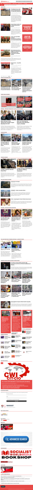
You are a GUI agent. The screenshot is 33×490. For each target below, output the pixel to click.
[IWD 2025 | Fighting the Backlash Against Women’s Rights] (2, 342)
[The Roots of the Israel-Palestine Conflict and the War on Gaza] (27, 137)
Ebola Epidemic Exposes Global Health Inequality (20, 301)
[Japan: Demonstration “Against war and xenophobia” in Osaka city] (6, 313)
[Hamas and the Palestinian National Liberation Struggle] (16, 137)
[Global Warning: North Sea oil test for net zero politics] (13, 341)
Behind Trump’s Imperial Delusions (8, 104)
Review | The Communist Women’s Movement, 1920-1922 (7, 352)
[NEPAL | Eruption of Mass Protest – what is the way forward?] (16, 275)
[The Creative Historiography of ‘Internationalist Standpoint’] (16, 379)
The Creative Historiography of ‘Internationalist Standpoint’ (16, 381)
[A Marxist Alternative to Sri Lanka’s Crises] (27, 213)
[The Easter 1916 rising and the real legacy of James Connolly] (23, 338)
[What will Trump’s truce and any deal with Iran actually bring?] (16, 83)
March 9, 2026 (6, 339)
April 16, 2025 (19, 106)
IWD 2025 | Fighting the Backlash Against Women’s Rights (8, 342)
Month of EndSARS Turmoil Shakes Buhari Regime (16, 250)
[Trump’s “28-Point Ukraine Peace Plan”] (8, 163)
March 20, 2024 (6, 353)
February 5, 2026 (14, 200)
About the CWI (15, 3)
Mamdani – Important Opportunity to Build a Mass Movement (12, 108)
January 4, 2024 (14, 145)
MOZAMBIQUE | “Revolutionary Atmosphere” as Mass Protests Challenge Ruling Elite (5, 295)
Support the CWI (20, 3)
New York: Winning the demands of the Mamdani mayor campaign (23, 122)
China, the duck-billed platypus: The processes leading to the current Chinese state (16, 38)
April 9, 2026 (17, 348)
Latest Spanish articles (6, 474)
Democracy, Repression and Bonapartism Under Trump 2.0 (28, 98)
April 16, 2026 (13, 191)
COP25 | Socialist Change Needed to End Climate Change (18, 351)
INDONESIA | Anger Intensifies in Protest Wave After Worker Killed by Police (26, 281)
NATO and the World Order (28, 351)
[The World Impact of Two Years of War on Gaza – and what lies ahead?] (6, 137)
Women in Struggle (4, 334)
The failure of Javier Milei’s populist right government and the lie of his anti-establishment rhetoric (21, 263)
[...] (15, 21)
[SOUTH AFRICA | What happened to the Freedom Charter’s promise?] (23, 342)
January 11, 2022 (3, 250)
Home (1, 3)
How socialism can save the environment (18, 355)
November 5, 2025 (28, 100)
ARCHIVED (3, 486)
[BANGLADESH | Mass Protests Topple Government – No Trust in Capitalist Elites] (16, 288)
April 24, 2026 (13, 182)
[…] (8, 152)
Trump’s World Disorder (5, 94)
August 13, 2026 (13, 55)
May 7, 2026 (28, 334)
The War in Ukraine (4, 157)
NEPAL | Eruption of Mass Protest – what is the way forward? (16, 280)
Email (7, 396)
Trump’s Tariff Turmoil (19, 105)
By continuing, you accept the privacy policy (13, 399)
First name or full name (9, 393)
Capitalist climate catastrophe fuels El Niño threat (18, 336)
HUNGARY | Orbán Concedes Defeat (18, 190)
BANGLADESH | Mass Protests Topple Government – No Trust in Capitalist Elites (16, 295)
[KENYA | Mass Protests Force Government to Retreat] (27, 288)
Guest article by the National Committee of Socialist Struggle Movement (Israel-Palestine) (16, 13)
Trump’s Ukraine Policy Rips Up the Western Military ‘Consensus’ (24, 170)
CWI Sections (25, 3)
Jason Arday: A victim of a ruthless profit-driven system (16, 25)
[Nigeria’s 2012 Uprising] (6, 244)
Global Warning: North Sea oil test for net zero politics (18, 341)
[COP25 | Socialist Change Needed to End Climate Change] (13, 351)
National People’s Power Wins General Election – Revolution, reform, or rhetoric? (16, 219)
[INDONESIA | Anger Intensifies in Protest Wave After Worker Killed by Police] (27, 275)
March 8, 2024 (6, 358)
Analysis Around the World (7, 3)
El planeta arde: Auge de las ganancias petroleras (7, 477)
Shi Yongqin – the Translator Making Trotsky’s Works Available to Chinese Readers (27, 319)
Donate (26, 1)
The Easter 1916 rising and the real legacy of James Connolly (29, 338)
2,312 (9, 76)
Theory (18, 1)
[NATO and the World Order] (23, 352)
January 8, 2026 (19, 100)
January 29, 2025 (28, 106)
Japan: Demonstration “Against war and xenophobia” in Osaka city (5, 319)
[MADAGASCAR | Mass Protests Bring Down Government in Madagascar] (6, 275)
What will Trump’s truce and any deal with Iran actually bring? (16, 88)
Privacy (30, 1)
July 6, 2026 (17, 342)
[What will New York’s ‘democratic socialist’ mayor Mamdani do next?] (8, 115)
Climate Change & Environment (15, 333)
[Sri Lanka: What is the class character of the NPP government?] (6, 213)
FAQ (21, 392)
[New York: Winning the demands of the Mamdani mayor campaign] (24, 115)
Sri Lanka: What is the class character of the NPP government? (5, 218)
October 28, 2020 (14, 252)
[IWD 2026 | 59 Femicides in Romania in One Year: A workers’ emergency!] (2, 337)
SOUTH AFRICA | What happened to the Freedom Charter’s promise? (29, 342)
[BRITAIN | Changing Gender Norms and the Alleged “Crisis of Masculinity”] (2, 347)
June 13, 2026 (13, 302)
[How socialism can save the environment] (13, 356)
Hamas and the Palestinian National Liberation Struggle (16, 143)
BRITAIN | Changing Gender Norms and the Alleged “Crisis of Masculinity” (8, 347)
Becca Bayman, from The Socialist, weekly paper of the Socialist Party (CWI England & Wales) (16, 66)
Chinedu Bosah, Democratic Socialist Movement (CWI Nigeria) (15, 56)
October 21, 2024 (25, 219)
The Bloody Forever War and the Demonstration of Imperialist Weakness (16, 10)
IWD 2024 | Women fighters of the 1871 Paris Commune (7, 357)
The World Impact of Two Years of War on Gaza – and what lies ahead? (5, 144)
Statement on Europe (15, 181)
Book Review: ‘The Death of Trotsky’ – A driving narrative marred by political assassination (28, 332)
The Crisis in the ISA (4, 360)
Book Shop (22, 1)
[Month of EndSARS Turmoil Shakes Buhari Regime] (16, 244)
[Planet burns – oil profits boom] (5, 65)
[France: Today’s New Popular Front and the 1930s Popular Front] (23, 347)
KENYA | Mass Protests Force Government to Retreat (26, 294)
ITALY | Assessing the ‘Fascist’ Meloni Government (21, 199)
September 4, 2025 (29, 344)
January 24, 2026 (4, 106)
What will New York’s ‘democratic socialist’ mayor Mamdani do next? (7, 122)
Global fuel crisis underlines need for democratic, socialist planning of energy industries (18, 346)
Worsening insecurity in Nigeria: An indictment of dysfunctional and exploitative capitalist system (16, 52)
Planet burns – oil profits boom (16, 63)
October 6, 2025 (3, 146)
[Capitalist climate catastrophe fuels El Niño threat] (13, 336)
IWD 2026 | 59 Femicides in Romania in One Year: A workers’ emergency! (8, 337)
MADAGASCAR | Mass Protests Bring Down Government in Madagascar (5, 281)
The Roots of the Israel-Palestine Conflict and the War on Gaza (26, 143)
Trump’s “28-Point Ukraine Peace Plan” (7, 170)
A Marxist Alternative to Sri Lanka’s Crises (27, 218)
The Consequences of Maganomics (28, 105)
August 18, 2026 (13, 27)
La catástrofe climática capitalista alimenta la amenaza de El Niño (10, 483)
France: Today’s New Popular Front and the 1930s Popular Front (29, 347)
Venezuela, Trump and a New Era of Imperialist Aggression (20, 99)
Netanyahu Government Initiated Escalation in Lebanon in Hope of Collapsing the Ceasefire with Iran (27, 89)
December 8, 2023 (25, 145)
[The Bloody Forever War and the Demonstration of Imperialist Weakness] (5, 12)
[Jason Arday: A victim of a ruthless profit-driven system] (5, 27)
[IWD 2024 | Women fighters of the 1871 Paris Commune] (2, 357)
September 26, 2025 (3, 220)
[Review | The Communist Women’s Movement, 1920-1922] (2, 352)
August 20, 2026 (13, 12)
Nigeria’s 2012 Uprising (5, 249)
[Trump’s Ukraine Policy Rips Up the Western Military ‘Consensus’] (24, 163)
